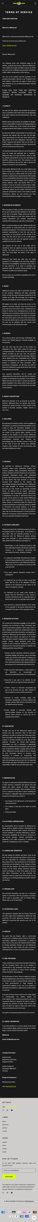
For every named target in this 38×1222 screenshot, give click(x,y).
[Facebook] (3, 1110)
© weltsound (10, 1201)
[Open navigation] (3, 3)
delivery (4, 1128)
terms (4, 1145)
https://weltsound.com (9, 45)
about (4, 1121)
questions (5, 1124)
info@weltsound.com (11, 1107)
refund (4, 1152)
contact (4, 1131)
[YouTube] (11, 1110)
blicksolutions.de (11, 1086)
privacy (4, 1148)
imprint (4, 1142)
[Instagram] (7, 1110)
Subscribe (9, 1176)
